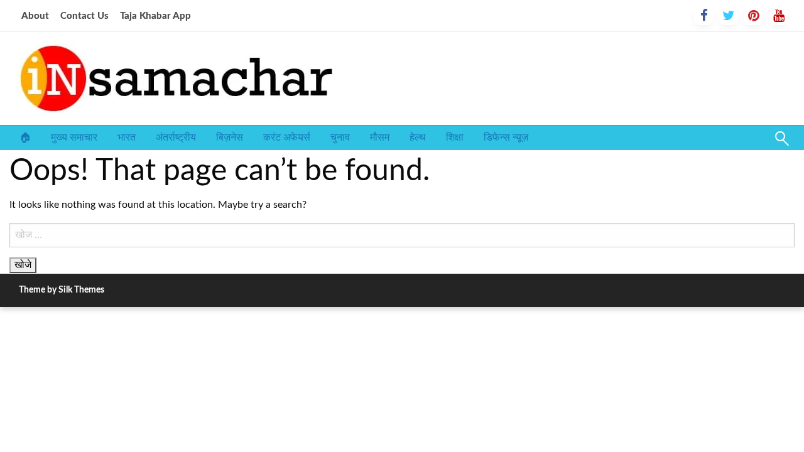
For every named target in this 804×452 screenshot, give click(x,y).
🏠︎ (25, 137)
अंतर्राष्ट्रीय (176, 137)
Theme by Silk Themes (61, 290)
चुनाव (340, 137)
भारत (126, 137)
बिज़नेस (229, 137)
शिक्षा (455, 137)
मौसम (379, 137)
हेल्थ (418, 137)
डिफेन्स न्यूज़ (506, 137)
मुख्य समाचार (74, 137)
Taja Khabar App (155, 16)
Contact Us (84, 16)
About (35, 16)
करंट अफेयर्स (286, 137)
